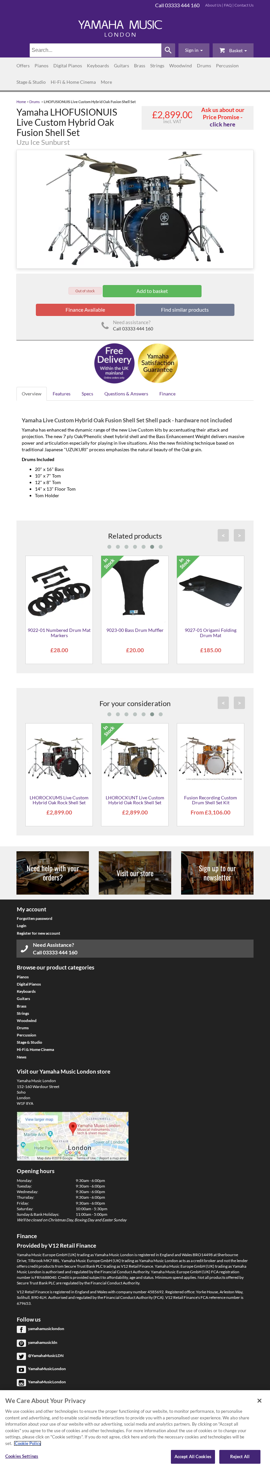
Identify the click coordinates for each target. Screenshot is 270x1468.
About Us (213, 5)
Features (61, 393)
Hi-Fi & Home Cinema (73, 82)
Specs (87, 393)
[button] (193, 50)
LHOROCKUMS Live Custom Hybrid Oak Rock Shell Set (59, 800)
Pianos (41, 65)
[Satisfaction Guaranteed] (157, 363)
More (106, 82)
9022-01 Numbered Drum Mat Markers (59, 632)
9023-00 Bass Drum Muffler (135, 630)
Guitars (121, 65)
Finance (167, 393)
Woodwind (180, 65)
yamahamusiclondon (46, 1328)
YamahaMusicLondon (47, 1368)
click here (222, 124)
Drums (204, 65)
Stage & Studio (31, 82)
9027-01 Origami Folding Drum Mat (210, 632)
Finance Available (85, 309)
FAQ (228, 5)
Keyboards (98, 65)
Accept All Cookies (193, 1456)
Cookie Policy (27, 1443)
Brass (139, 65)
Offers (23, 65)
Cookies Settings (21, 1456)
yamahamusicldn (42, 1342)
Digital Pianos (67, 65)
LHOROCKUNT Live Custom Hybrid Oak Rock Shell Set (135, 800)
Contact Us (244, 5)
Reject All (240, 1456)
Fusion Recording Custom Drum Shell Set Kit (210, 800)
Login (21, 925)
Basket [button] (236, 50)
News (21, 1057)
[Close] (259, 1400)
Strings (157, 65)
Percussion (227, 65)
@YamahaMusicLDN (46, 1355)
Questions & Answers (126, 393)
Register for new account (38, 933)
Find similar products (185, 309)
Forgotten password (34, 918)
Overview (31, 393)
